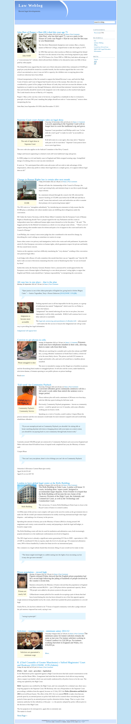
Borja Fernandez (83, 720)
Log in (96, 59)
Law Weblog (31, 5)
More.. (47, 653)
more (23, 376)
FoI (95, 41)
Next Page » (22, 716)
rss (99, 32)
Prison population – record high (32, 572)
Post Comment (74, 34)
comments (58, 722)
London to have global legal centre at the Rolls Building (43, 483)
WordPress (54, 720)
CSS (79, 722)
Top (83, 722)
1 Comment (81, 122)
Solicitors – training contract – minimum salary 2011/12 (43, 631)
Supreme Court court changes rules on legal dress (40, 120)
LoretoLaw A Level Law (101, 47)
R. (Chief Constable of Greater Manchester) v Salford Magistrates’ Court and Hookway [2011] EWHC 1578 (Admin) (51, 663)
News (67, 34)
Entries (49, 722)
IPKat (95, 45)
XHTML (73, 722)
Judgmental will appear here (27, 331)
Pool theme (66, 720)
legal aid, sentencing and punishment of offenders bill (57, 321)
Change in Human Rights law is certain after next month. (43, 179)
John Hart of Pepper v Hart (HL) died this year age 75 (42, 32)
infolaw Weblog (98, 43)
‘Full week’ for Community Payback (34, 384)
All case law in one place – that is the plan (37, 282)
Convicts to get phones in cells (31, 340)
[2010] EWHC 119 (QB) (68, 293)
